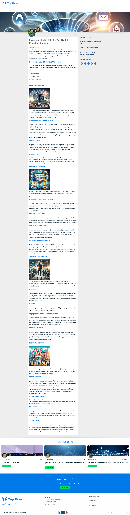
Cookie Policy (125, 512)
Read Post (6, 466)
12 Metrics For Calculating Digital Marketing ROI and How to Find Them (108, 462)
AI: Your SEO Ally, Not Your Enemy (11, 462)
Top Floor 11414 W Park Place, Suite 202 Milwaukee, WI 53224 (54, 499)
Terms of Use (117, 512)
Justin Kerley (41, 35)
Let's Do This (65, 487)
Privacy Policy (109, 512)
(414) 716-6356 (51, 504)
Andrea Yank (7, 459)
